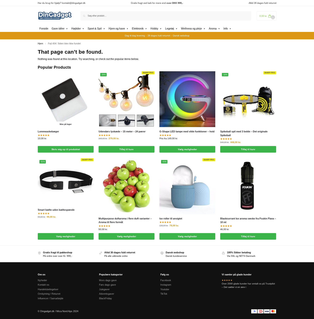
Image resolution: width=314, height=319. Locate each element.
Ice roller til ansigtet (170, 218)
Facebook (165, 280)
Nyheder (42, 280)
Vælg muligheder (187, 149)
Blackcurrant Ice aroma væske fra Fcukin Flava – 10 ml (248, 220)
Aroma (213, 28)
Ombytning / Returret (49, 293)
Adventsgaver (106, 293)
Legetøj (169, 28)
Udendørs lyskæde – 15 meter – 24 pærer (122, 131)
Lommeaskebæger (48, 131)
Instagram (165, 284)
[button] (266, 15)
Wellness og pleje (191, 28)
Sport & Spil (95, 28)
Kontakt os (43, 284)
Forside (43, 28)
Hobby (154, 28)
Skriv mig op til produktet (65, 149)
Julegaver (104, 289)
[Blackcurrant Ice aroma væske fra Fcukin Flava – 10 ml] (248, 186)
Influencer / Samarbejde (50, 298)
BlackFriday (105, 298)
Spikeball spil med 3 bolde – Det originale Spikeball (244, 133)
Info (226, 28)
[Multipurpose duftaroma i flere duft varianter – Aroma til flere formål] (126, 186)
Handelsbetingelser (48, 289)
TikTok (163, 293)
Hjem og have (117, 28)
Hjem (40, 43)
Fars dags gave (107, 284)
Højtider (76, 28)
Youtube (164, 289)
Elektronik (138, 28)
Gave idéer (58, 28)
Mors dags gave (108, 280)
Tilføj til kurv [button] (126, 149)
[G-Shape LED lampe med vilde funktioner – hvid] (187, 99)
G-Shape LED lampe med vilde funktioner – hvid (186, 131)
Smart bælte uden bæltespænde (56, 209)
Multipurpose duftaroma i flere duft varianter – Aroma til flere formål (125, 220)
